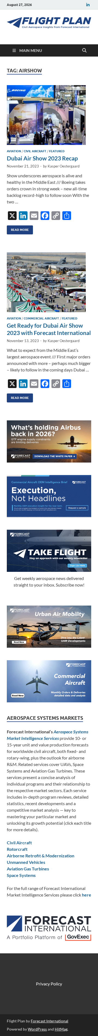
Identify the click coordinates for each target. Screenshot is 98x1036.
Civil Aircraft (35, 151)
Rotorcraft (17, 849)
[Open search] (84, 50)
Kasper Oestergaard (63, 166)
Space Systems (21, 875)
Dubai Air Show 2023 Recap (42, 158)
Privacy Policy (49, 983)
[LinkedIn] (88, 5)
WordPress (37, 1029)
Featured (57, 151)
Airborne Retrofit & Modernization (40, 855)
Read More (18, 228)
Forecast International (49, 1021)
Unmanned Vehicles (26, 862)
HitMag (61, 1029)
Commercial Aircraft (41, 318)
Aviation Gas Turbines (28, 868)
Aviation (14, 151)
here (86, 894)
